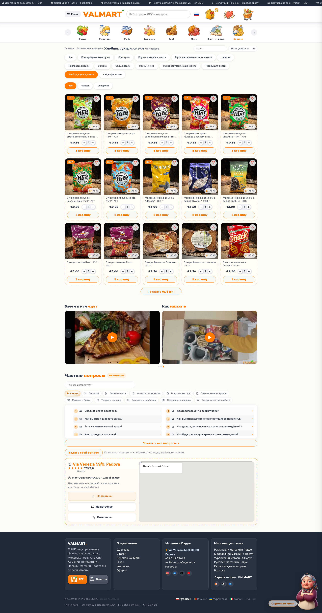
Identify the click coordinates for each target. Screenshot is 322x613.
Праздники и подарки (179, 400)
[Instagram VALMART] (168, 573)
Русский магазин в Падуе (231, 562)
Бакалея (239, 39)
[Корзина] (248, 15)
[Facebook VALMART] (175, 573)
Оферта (122, 570)
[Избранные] (229, 15)
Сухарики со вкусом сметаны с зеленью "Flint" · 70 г (82, 135)
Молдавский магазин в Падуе (233, 554)
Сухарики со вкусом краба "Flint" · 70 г (121, 199)
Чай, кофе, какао (112, 74)
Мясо (194, 39)
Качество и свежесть (148, 393)
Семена (102, 65)
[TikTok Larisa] (224, 584)
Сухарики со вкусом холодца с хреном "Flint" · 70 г (198, 135)
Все (70, 57)
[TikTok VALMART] (182, 573)
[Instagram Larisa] (217, 584)
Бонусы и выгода (180, 393)
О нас (120, 562)
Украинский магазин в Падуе (233, 558)
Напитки (225, 57)
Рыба (128, 39)
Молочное (105, 39)
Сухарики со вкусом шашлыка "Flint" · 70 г (234, 135)
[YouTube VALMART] (189, 573)
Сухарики (103, 85)
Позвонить (104, 517)
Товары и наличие (111, 400)
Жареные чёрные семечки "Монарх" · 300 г (159, 199)
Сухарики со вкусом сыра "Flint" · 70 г (120, 135)
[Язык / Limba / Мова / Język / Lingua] (196, 14)
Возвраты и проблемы (144, 400)
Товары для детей (215, 65)
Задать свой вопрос (84, 452)
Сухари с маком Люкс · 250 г (83, 262)
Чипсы (85, 85)
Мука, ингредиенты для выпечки (193, 57)
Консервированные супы (95, 57)
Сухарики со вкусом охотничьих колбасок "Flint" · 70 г (160, 135)
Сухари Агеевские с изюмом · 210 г (200, 264)
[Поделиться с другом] (94, 126)
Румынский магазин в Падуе (233, 549)
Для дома (149, 39)
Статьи (121, 554)
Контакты (123, 566)
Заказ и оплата (118, 393)
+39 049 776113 (175, 558)
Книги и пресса (216, 39)
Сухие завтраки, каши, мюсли (179, 65)
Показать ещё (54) (161, 291)
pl (254, 599)
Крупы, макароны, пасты (152, 57)
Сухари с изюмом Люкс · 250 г (119, 264)
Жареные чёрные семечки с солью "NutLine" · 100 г (238, 199)
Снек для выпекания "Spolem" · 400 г (234, 264)
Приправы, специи (78, 65)
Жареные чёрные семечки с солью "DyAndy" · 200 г (199, 199)
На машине (104, 496)
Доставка (94, 393)
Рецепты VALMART (129, 558)
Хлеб (172, 39)
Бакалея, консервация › (90, 48)
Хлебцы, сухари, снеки (81, 74)
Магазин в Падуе (81, 400)
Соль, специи (122, 65)
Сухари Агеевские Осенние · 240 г (161, 264)
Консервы (124, 57)
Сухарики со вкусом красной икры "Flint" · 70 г (81, 199)
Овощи (83, 39)
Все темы (72, 393)
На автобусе (104, 506)
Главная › (70, 48)
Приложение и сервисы (214, 393)
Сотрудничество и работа (216, 400)
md (248, 599)
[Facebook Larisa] (231, 584)
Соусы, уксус (146, 65)
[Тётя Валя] (307, 591)
